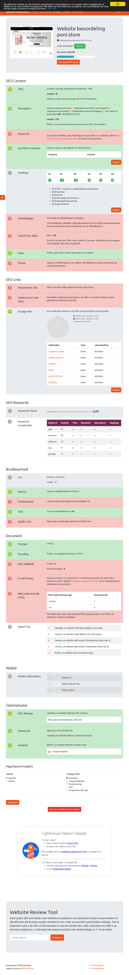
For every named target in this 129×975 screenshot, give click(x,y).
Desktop (12, 778)
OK (117, 4)
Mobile (11, 781)
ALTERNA (52, 382)
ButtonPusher (27, 968)
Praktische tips (75, 784)
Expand (116, 162)
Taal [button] (118, 12)
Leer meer (52, 8)
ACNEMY (52, 364)
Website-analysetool (17, 11)
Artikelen (57, 12)
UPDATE (80, 46)
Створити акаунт (56, 351)
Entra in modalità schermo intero (64, 809)
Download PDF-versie (68, 62)
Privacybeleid (98, 965)
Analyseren (13, 802)
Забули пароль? (55, 358)
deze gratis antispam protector (85, 581)
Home (35, 12)
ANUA (51, 370)
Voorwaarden (98, 968)
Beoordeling (45, 12)
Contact (66, 12)
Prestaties (73, 778)
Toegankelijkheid (76, 781)
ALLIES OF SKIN (55, 376)
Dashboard (77, 12)
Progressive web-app (78, 790)
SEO (71, 787)
